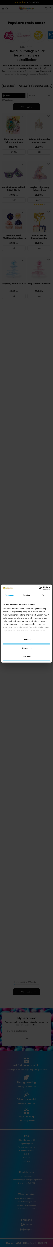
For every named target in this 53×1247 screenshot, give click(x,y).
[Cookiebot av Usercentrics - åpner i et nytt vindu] (39, 588)
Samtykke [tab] (9, 595)
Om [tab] (43, 595)
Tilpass (25, 648)
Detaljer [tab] (26, 595)
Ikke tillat (26, 657)
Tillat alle (26, 640)
